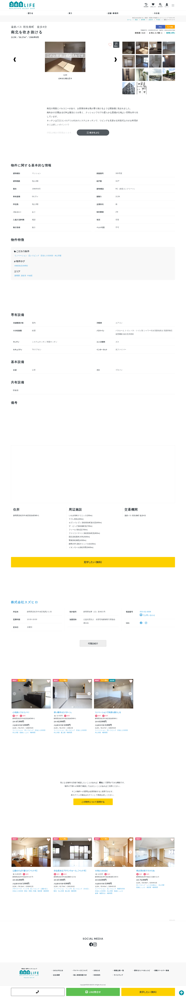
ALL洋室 (58, 256)
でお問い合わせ (148, 615)
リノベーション (21, 256)
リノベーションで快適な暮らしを (108, 712)
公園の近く (44, 889)
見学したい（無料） (93, 562)
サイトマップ (118, 975)
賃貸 (136, 19)
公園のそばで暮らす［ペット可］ (25, 870)
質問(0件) (170, 33)
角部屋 (40, 891)
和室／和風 (32, 891)
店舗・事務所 (113, 13)
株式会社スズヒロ (24, 602)
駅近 (25, 891)
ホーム (129, 19)
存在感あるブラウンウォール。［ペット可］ (70, 870)
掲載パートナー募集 (161, 970)
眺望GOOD (121, 889)
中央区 (158, 19)
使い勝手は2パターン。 (63, 712)
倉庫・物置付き (100, 893)
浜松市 (151, 19)
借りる (30, 13)
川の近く (86, 889)
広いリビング (33, 256)
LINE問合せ (95, 992)
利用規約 (97, 975)
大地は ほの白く (101, 870)
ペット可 (26, 889)
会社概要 (56, 975)
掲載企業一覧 (119, 970)
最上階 (63, 732)
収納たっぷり (24, 732)
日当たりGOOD (47, 256)
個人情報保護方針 (80, 975)
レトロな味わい (152, 885)
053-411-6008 (145, 612)
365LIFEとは (58, 970)
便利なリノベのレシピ (142, 970)
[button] (47, 693)
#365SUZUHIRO (21, 266)
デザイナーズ (17, 889)
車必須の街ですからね (145, 870)
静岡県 (143, 19)
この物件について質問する (93, 801)
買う (70, 13)
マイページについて (80, 970)
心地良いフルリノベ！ (21, 712)
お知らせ (97, 970)
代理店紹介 (93, 643)
